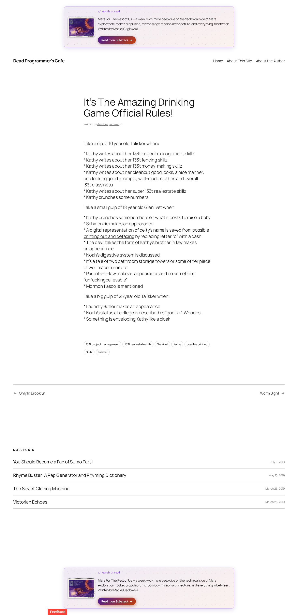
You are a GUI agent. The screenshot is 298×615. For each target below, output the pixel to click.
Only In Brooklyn (32, 393)
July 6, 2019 (277, 462)
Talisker (102, 352)
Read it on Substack (116, 40)
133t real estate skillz (138, 344)
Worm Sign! (269, 393)
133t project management (102, 344)
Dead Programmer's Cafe (38, 61)
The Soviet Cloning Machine (41, 488)
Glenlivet (162, 344)
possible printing (197, 344)
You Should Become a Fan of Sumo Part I (53, 461)
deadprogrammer (108, 124)
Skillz (89, 352)
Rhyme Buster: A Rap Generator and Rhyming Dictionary (69, 475)
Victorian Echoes (30, 502)
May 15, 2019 (277, 475)
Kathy (177, 344)
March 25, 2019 (275, 488)
